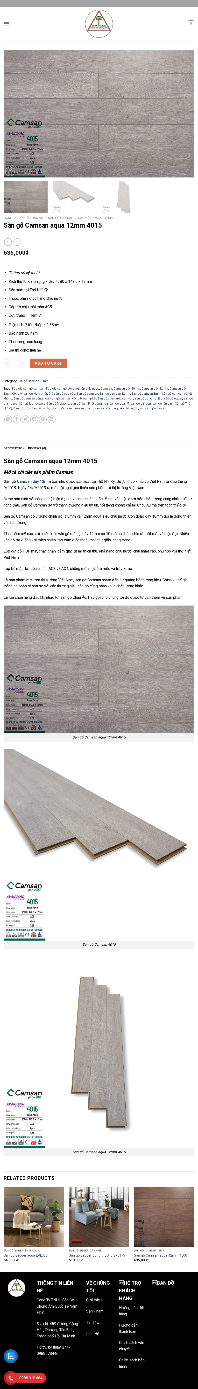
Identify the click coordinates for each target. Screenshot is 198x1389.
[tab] (14, 448)
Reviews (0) (37, 448)
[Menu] (6, 24)
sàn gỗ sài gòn (140, 403)
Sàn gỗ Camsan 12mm (95, 218)
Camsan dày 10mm (126, 388)
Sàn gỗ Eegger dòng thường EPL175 (97, 1255)
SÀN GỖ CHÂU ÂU (30, 218)
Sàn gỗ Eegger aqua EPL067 (26, 1255)
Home (8, 218)
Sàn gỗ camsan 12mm (114, 393)
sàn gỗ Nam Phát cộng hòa (89, 403)
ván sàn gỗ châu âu (153, 408)
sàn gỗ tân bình (163, 403)
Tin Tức (92, 1322)
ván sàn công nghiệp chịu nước (116, 408)
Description (14, 448)
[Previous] (13, 113)
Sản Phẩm (95, 1311)
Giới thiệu (94, 1300)
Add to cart (48, 363)
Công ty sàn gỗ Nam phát (29, 393)
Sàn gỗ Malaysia (58, 403)
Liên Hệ (92, 1333)
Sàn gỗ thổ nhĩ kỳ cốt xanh (31, 408)
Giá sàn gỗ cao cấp (62, 393)
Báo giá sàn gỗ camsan (28, 388)
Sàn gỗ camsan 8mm (146, 393)
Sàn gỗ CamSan (60, 218)
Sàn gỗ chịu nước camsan (115, 398)
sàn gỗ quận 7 (119, 403)
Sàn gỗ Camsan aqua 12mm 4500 (160, 1255)
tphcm (54, 408)
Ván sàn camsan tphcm (77, 408)
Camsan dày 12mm (154, 388)
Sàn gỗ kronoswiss (32, 403)
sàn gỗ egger (173, 398)
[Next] (184, 113)
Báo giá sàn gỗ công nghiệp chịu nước (72, 388)
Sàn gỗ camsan (87, 393)
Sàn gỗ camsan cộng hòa (31, 398)
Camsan (106, 388)
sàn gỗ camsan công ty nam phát (73, 398)
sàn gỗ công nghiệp (149, 398)
